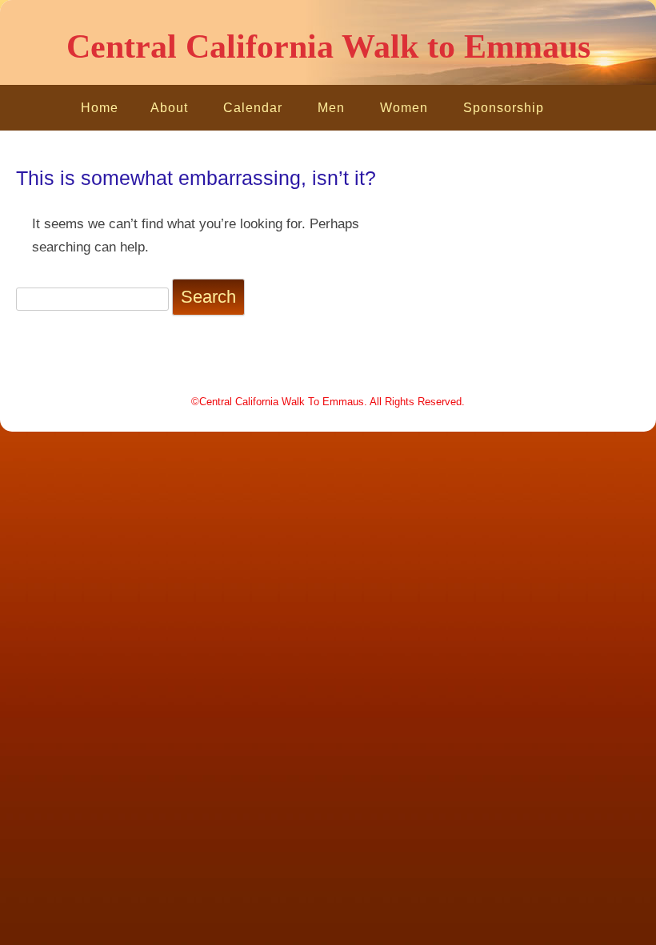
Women (404, 108)
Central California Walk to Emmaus (328, 46)
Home (99, 108)
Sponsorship (503, 108)
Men (331, 108)
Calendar (252, 108)
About (169, 108)
